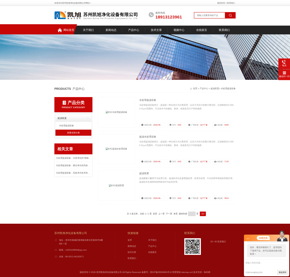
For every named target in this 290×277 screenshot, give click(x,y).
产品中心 (133, 30)
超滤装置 (215, 88)
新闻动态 (111, 30)
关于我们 (88, 30)
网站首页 (68, 30)
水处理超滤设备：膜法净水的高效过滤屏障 (73, 165)
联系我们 (231, 3)
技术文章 (156, 30)
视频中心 (179, 30)
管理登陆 (176, 272)
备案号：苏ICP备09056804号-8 (157, 272)
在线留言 (201, 30)
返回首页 (221, 3)
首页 (195, 88)
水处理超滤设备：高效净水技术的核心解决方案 (73, 173)
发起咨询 (282, 272)
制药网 (207, 272)
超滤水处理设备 (147, 136)
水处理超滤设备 (228, 88)
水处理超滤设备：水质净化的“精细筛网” (73, 158)
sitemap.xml (187, 272)
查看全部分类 (73, 132)
